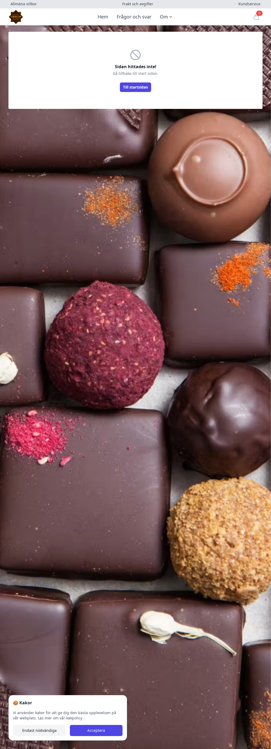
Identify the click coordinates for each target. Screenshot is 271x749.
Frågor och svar (134, 16)
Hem (103, 16)
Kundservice (249, 3)
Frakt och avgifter (137, 3)
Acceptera (96, 730)
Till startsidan (135, 87)
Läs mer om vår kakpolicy (60, 717)
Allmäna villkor (24, 3)
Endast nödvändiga (39, 730)
